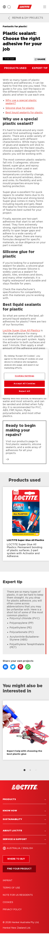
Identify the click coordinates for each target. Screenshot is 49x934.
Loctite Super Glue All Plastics (21, 330)
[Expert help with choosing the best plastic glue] (26, 730)
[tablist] (24, 770)
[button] (24, 799)
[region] (24, 373)
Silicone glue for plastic (19, 108)
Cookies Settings (24, 376)
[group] (24, 526)
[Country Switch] (4, 6)
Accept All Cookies (24, 384)
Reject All (24, 391)
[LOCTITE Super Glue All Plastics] (26, 524)
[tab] (24, 770)
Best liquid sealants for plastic (24, 112)
